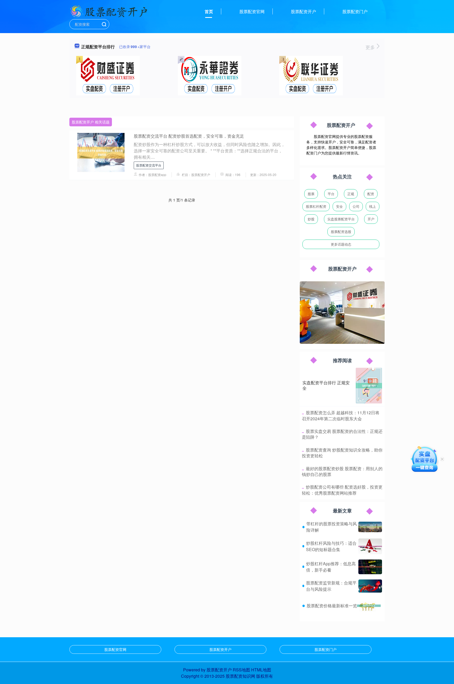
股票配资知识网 (240, 676)
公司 (356, 206)
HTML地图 (261, 670)
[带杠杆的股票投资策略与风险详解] (370, 527)
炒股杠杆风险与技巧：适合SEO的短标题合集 (331, 546)
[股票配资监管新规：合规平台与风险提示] (370, 586)
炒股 (311, 218)
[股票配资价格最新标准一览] (369, 606)
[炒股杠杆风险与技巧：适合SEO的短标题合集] (370, 546)
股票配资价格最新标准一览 (332, 606)
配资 (370, 193)
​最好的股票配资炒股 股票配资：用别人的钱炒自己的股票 (342, 471)
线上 (372, 206)
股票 (311, 193)
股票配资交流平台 (148, 165)
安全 (339, 206)
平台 (331, 193)
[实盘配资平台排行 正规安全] (369, 385)
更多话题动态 (341, 244)
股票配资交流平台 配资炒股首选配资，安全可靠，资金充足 (189, 136)
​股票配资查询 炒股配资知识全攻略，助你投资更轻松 (342, 453)
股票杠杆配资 (316, 206)
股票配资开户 (303, 11)
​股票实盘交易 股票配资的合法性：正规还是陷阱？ (342, 434)
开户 (371, 218)
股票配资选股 (341, 231)
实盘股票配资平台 (341, 218)
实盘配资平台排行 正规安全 (326, 385)
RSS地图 (241, 670)
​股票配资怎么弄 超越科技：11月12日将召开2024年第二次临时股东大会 (340, 415)
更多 (370, 47)
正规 (350, 193)
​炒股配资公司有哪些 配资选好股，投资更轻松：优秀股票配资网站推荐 (342, 490)
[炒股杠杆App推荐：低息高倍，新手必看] (370, 566)
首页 (209, 11)
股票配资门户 (355, 11)
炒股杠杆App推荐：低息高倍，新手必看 (331, 567)
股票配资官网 (252, 11)
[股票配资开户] (108, 11)
